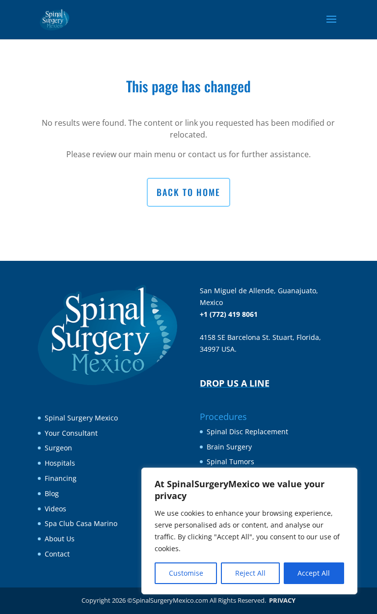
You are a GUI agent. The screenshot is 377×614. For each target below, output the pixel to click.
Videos (55, 508)
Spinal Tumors (230, 461)
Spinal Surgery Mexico (81, 417)
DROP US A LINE (234, 383)
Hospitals (60, 463)
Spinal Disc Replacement (247, 431)
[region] (249, 531)
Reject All (250, 573)
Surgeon (58, 447)
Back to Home (188, 192)
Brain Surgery (229, 446)
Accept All (313, 573)
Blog (52, 493)
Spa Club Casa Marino (81, 523)
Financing (61, 478)
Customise (186, 573)
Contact (57, 553)
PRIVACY (282, 600)
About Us (60, 538)
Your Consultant (71, 433)
